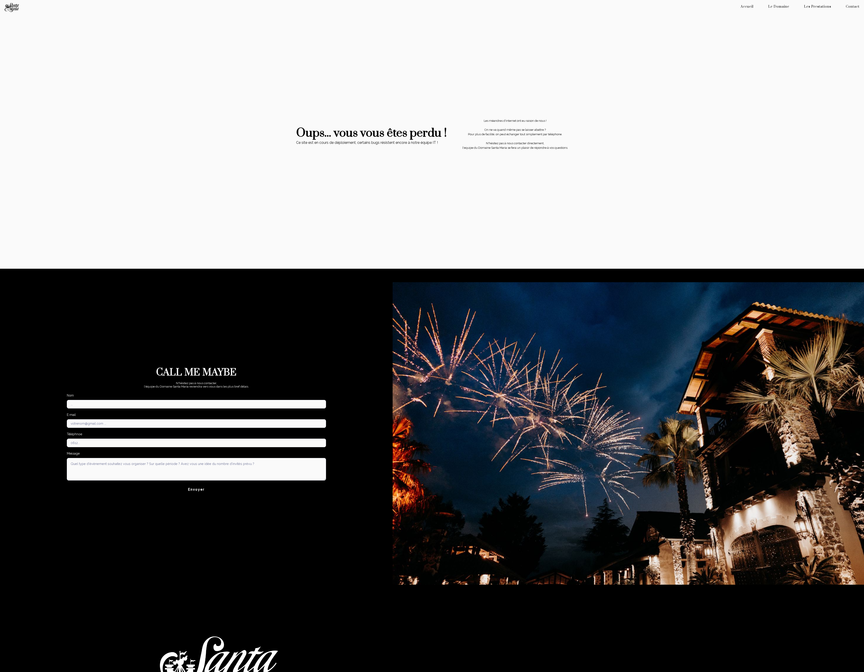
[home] (86, 7)
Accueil (747, 7)
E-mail (71, 415)
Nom (70, 395)
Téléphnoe (74, 434)
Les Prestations (817, 7)
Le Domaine (778, 7)
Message (73, 453)
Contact (853, 7)
